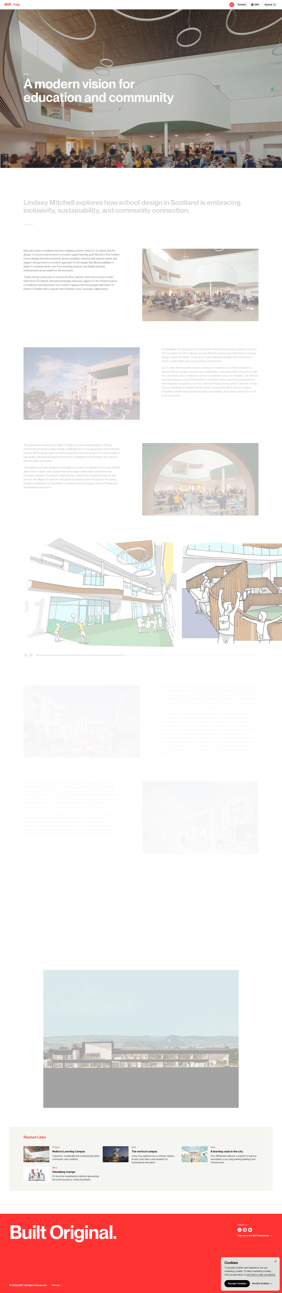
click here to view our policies (260, 1274)
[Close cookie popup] (275, 1261)
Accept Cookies (237, 1283)
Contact (242, 4)
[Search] (274, 4)
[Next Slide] (31, 655)
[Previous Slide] (26, 655)
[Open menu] (231, 4)
